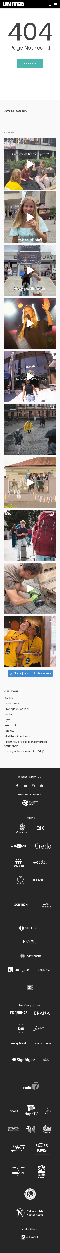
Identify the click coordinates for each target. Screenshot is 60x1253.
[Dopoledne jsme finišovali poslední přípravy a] (30, 482)
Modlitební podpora (17, 736)
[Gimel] (47, 1130)
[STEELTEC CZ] (30, 929)
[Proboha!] (18, 1014)
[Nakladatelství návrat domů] (30, 1214)
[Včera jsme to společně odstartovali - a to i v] (30, 429)
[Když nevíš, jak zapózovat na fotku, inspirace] (30, 270)
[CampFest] (38, 1029)
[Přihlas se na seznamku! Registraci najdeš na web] (30, 217)
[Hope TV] (31, 1111)
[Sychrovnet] (30, 1238)
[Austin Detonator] (30, 957)
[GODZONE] (18, 1172)
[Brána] (42, 1014)
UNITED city (11, 703)
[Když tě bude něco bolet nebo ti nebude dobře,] (30, 376)
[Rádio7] (30, 1087)
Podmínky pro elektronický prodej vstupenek (25, 744)
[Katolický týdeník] (18, 1044)
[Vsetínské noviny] (13, 1130)
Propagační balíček (16, 709)
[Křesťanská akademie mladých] (21, 1029)
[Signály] (24, 1061)
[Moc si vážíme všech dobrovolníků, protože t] (30, 164)
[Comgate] (18, 971)
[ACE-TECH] (21, 906)
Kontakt (9, 698)
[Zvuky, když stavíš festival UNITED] (30, 588)
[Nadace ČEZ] (18, 864)
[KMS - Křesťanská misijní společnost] (41, 1149)
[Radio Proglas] (46, 1061)
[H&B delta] (45, 906)
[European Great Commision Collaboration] (40, 864)
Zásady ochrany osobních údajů (24, 751)
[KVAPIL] (30, 943)
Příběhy (9, 731)
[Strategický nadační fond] (30, 804)
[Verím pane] (30, 1195)
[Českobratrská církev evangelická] (30, 988)
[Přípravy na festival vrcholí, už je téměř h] (30, 641)
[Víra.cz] (13, 1111)
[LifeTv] (18, 1149)
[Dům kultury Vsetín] (40, 829)
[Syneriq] (43, 971)
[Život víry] (31, 1130)
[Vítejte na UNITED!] (30, 535)
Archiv (8, 714)
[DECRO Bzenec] (37, 881)
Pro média (10, 725)
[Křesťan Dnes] (42, 1044)
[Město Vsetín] (21, 829)
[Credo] (43, 847)
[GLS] (41, 1172)
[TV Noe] (47, 1111)
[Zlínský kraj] (18, 847)
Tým (7, 720)
